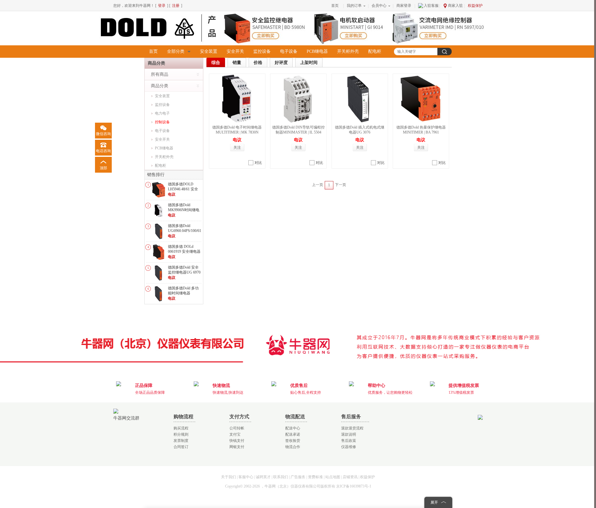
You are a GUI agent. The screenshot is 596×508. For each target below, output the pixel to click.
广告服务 (298, 477)
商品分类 (159, 86)
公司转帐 (236, 428)
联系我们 (280, 477)
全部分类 (175, 51)
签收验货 (292, 440)
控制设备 (162, 122)
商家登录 (403, 5)
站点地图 (332, 477)
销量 (237, 62)
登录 (161, 5)
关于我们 (228, 477)
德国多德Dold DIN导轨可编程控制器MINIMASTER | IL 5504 (298, 129)
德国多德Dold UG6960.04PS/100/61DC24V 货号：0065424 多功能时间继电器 (190, 233)
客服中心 (245, 477)
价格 (258, 62)
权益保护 (475, 5)
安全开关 (235, 51)
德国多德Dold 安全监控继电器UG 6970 (184, 269)
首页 (335, 5)
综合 (215, 62)
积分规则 (181, 434)
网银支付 (236, 447)
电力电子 (162, 113)
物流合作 (292, 447)
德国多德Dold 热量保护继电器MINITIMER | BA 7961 (421, 129)
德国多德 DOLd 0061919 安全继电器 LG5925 (184, 251)
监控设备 (262, 51)
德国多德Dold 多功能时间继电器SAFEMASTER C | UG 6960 (183, 295)
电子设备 (288, 51)
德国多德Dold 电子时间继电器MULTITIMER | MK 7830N (237, 129)
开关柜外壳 (348, 51)
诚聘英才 (263, 477)
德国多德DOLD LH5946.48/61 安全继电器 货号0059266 (184, 189)
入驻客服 (431, 5)
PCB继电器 (317, 51)
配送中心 (292, 428)
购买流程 (181, 428)
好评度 (281, 62)
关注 (237, 147)
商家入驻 (455, 5)
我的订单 (354, 5)
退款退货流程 (352, 428)
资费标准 (315, 477)
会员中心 (379, 5)
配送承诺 (292, 434)
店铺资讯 (350, 477)
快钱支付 (236, 440)
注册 (175, 5)
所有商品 (159, 74)
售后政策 (348, 440)
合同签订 (181, 447)
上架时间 (309, 62)
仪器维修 (348, 447)
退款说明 (348, 434)
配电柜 (374, 51)
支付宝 (235, 434)
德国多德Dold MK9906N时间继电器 (183, 210)
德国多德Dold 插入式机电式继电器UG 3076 (359, 129)
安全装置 (208, 51)
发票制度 (181, 440)
